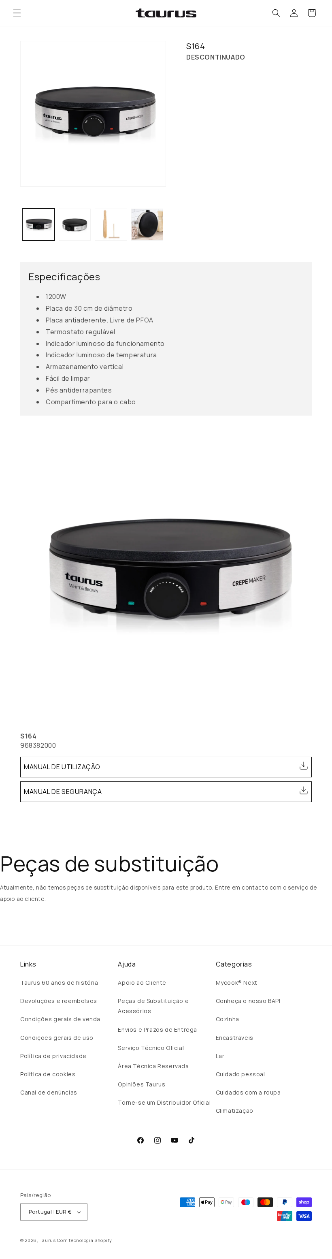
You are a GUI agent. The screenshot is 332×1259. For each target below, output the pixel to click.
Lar (220, 1056)
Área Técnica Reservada (153, 1066)
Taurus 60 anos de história (59, 982)
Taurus (48, 1240)
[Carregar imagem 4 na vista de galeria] (147, 225)
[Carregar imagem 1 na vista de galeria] (38, 225)
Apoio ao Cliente (142, 982)
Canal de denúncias (48, 1092)
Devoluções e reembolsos (58, 1001)
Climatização (234, 1110)
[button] (17, 13)
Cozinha (227, 1019)
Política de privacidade (53, 1056)
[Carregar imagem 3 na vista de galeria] (111, 225)
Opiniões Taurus (141, 1084)
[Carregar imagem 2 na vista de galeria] (75, 225)
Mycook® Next (237, 982)
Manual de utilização (62, 766)
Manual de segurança (63, 791)
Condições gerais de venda (60, 1019)
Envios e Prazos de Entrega (157, 1029)
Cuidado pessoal (240, 1074)
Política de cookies (47, 1074)
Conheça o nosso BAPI (248, 1001)
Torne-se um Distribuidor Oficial (164, 1102)
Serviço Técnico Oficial (151, 1048)
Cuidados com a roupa (248, 1092)
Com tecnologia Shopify (84, 1240)
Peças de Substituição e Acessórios (153, 1006)
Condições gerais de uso (57, 1037)
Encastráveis (234, 1037)
